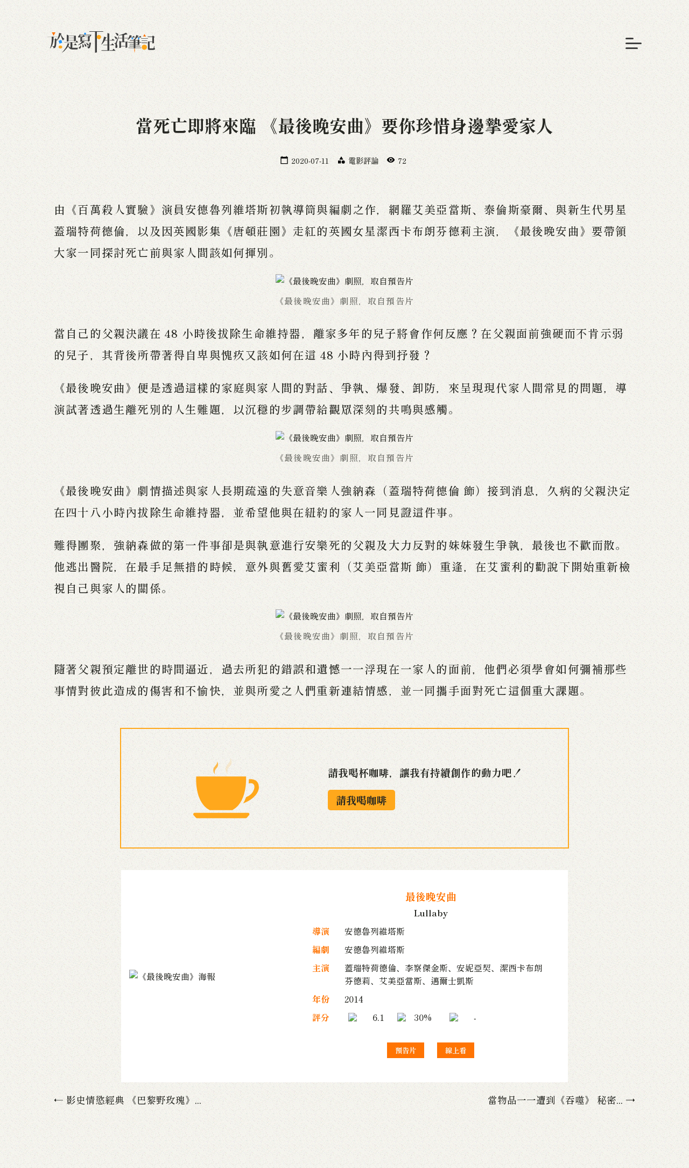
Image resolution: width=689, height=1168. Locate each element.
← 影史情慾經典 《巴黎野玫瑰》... (127, 1100)
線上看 (455, 1050)
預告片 (405, 1050)
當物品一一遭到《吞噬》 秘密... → (561, 1100)
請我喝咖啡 (361, 800)
